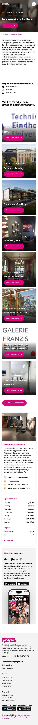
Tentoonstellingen (7, 665)
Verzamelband (6, 683)
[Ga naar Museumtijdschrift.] (2, 34)
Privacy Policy (15, 717)
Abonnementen (7, 677)
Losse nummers (7, 680)
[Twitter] (15, 656)
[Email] (28, 656)
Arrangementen (7, 686)
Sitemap (22, 717)
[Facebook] (18, 656)
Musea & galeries (7, 668)
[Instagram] (21, 656)
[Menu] (34, 4)
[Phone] (24, 656)
